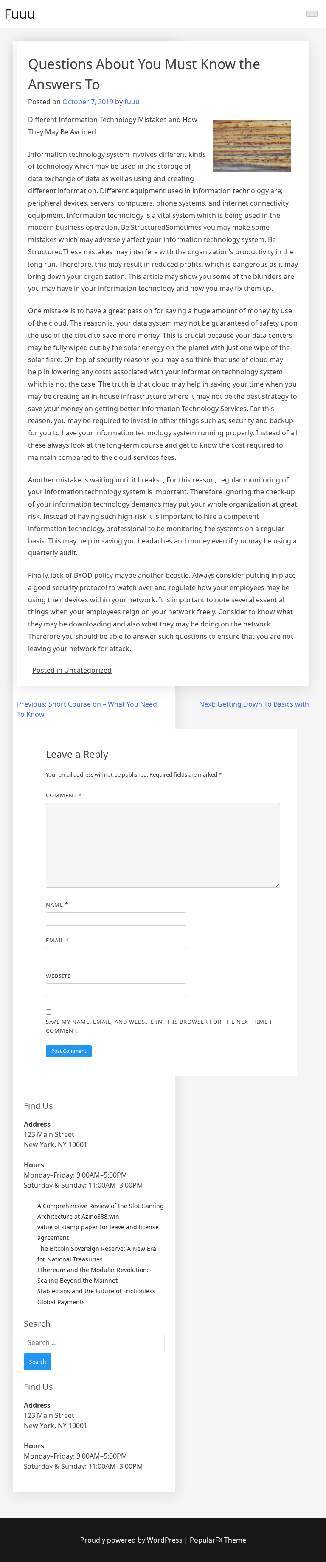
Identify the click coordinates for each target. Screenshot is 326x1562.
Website (58, 976)
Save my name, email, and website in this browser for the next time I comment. (159, 1026)
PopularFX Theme (218, 1540)
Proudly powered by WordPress (132, 1540)
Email (57, 940)
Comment (64, 795)
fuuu (132, 101)
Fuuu (19, 13)
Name (57, 904)
